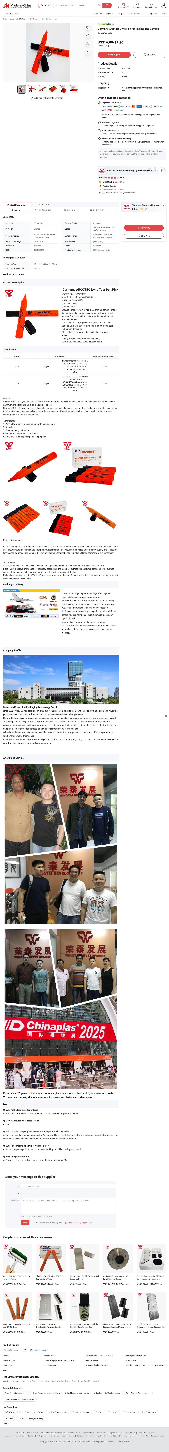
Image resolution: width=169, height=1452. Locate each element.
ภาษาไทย (127, 1436)
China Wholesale (74, 1433)
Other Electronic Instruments (77, 1393)
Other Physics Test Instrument (138, 1393)
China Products (32, 1433)
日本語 (113, 1436)
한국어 (106, 1436)
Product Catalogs (39, 1350)
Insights (151, 1433)
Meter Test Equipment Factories (32, 1412)
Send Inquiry (114, 54)
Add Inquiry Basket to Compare (48, 97)
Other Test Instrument (49, 19)
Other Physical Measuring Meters (46, 1393)
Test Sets (99, 1412)
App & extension (135, 13)
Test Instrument (33, 19)
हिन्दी (120, 1436)
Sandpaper (7, 1355)
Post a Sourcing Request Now (78, 1222)
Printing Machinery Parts (135, 1355)
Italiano (71, 1436)
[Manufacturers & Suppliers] (17, 5)
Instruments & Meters (17, 19)
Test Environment (149, 1412)
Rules (164, 13)
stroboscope (130, 1360)
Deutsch (80, 1436)
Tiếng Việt (145, 1436)
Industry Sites (101, 1433)
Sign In (102, 192)
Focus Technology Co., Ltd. (67, 1441)
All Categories (11, 13)
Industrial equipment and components (59, 1360)
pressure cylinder (91, 1360)
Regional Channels (115, 1433)
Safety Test (9, 1412)
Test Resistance (130, 1412)
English (22, 1436)
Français (50, 1436)
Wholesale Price (88, 1433)
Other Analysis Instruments (16, 1393)
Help (120, 13)
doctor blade (49, 1355)
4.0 (133, 209)
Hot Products (20, 1433)
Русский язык (61, 1436)
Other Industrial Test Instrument (107, 1393)
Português (40, 1436)
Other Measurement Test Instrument (19, 1399)
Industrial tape (9, 1360)
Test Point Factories (59, 1412)
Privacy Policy (124, 1441)
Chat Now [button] (151, 54)
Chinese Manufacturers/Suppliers (53, 1433)
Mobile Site (142, 1433)
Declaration (112, 1441)
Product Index (130, 1433)
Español (31, 1436)
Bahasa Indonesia (157, 1436)
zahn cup (6, 1365)
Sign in (163, 7)
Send (25, 1222)
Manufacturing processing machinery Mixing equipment (145, 1365)
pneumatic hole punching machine (98, 1355)
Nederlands (89, 1436)
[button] (110, 209)
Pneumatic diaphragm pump (96, 1365)
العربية (98, 1436)
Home (5, 19)
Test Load (9, 1418)
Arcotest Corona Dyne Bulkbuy (30, 1418)
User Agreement (99, 1441)
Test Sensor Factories (81, 1412)
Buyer (108, 13)
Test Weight (113, 1412)
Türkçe (136, 1436)
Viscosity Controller (51, 1365)
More (5, 1423)
